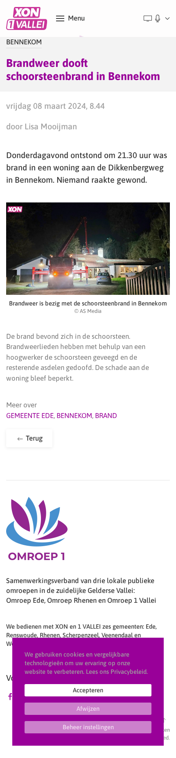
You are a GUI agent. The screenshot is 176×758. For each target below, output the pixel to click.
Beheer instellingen (88, 727)
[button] (70, 18)
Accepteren (88, 690)
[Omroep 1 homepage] (37, 532)
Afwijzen (88, 708)
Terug (33, 438)
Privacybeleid (129, 671)
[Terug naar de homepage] (28, 18)
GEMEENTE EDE (30, 415)
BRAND (106, 415)
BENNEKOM (24, 42)
